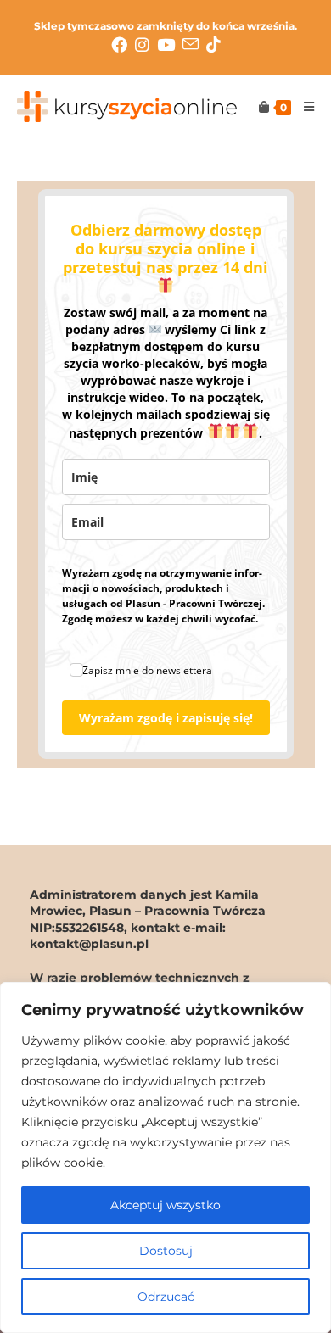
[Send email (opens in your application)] (194, 44)
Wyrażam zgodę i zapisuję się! (166, 718)
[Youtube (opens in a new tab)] (169, 44)
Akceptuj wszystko (165, 1205)
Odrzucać (165, 1296)
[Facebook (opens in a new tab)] (123, 44)
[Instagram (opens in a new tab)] (146, 44)
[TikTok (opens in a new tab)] (213, 44)
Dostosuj (166, 1250)
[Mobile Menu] (303, 106)
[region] (165, 1157)
